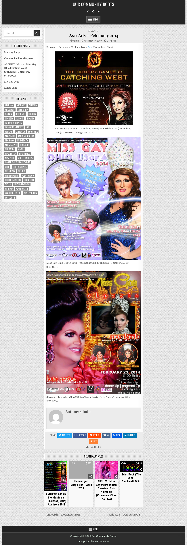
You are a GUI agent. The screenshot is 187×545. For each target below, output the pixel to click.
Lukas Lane (10, 87)
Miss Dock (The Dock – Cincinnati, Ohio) (131, 478)
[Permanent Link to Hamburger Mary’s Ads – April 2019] (81, 470)
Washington (22, 189)
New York (9, 158)
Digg (118, 435)
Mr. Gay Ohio (11, 81)
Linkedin (131, 435)
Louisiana (33, 131)
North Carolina (25, 158)
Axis (90, 47)
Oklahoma (10, 171)
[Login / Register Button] (98, 11)
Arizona (33, 105)
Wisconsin (10, 197)
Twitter (66, 435)
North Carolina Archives (17, 162)
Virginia (9, 189)
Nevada (21, 149)
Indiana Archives (13, 123)
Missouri (24, 145)
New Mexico (24, 153)
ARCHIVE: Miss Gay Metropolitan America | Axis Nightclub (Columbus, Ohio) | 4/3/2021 (106, 490)
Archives (21, 105)
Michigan (9, 140)
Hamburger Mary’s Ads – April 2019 (81, 484)
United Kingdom (22, 184)
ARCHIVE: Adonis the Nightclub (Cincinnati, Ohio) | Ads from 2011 (55, 499)
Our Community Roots (93, 4)
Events (94, 30)
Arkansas (10, 109)
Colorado (20, 114)
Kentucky (20, 131)
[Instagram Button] (93, 11)
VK (108, 435)
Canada (8, 114)
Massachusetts (26, 136)
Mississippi (11, 145)
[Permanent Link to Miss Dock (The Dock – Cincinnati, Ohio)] (131, 466)
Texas (8, 184)
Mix (95, 441)
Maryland (10, 136)
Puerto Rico (28, 175)
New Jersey (10, 153)
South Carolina (13, 180)
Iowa (28, 127)
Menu (95, 19)
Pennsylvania (11, 175)
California (23, 109)
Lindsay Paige (12, 52)
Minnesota (22, 140)
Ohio (99, 446)
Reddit (96, 435)
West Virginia (30, 193)
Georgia (9, 118)
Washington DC (12, 193)
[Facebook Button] (87, 11)
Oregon (21, 171)
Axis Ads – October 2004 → (126, 514)
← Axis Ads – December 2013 (62, 514)
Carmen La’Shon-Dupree (18, 58)
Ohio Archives (20, 167)
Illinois (19, 118)
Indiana (30, 118)
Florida (32, 114)
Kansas (8, 131)
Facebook (81, 435)
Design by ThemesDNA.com (93, 541)
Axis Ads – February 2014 (94, 35)
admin (76, 41)
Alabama (9, 105)
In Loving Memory (14, 127)
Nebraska (9, 149)
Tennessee (29, 180)
